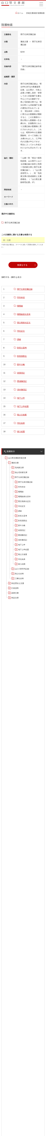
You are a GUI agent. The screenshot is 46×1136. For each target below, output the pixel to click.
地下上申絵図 (23, 550)
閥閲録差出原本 (24, 496)
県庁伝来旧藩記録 (22, 477)
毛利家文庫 (19, 468)
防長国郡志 (22, 521)
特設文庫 (15, 598)
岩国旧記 (21, 530)
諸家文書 (15, 593)
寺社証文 (21, 506)
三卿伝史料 (19, 578)
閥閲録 (21, 492)
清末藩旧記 (22, 540)
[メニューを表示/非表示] (41, 4)
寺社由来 (21, 559)
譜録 (20, 511)
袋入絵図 (21, 564)
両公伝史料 (19, 574)
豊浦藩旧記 (22, 535)
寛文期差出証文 (24, 501)
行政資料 (15, 588)
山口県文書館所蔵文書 (17, 458)
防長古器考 (22, 516)
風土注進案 (22, 554)
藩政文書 (15, 463)
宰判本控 (21, 487)
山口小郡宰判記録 (22, 569)
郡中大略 (21, 525)
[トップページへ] (12, 4)
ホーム (20, 13)
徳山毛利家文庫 (21, 472)
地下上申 (21, 545)
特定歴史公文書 (18, 583)
